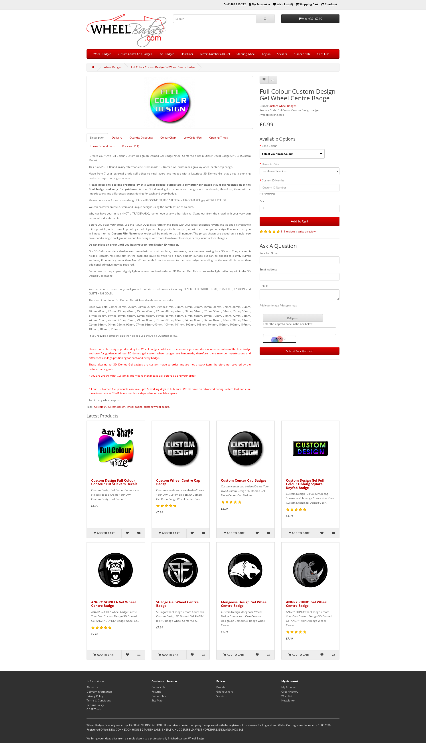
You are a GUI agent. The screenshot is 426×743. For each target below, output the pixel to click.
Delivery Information (99, 691)
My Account (288, 687)
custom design (116, 407)
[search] (265, 18)
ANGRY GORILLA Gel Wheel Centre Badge (113, 604)
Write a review (307, 231)
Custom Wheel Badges (282, 106)
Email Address (268, 269)
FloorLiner (187, 54)
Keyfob (266, 54)
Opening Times (218, 137)
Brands (220, 687)
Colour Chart (168, 137)
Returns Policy (95, 705)
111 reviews (288, 231)
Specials (221, 696)
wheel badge (134, 407)
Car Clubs (323, 54)
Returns (156, 691)
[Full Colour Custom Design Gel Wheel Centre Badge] (170, 102)
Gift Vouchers (224, 691)
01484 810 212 (236, 4)
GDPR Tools (94, 709)
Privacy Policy (95, 696)
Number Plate (302, 54)
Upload (294, 318)
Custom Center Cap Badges (243, 480)
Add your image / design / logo (278, 305)
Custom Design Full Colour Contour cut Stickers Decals (114, 482)
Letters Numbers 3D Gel (215, 54)
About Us (92, 687)
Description (97, 137)
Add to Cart (299, 221)
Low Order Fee (193, 137)
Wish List (286, 696)
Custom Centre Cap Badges (135, 54)
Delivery (117, 137)
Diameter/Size (271, 164)
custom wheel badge (156, 407)
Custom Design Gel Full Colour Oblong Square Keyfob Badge (305, 484)
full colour (100, 407)
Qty (262, 201)
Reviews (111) (130, 146)
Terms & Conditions (102, 146)
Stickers (282, 54)
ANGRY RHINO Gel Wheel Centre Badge (306, 604)
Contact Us (158, 687)
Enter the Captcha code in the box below (287, 324)
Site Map (157, 700)
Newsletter (288, 700)
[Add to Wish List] (264, 79)
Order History (289, 691)
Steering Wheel (246, 54)
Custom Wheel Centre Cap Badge (178, 482)
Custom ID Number (274, 180)
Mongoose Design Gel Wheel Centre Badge (244, 604)
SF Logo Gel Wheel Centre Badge (177, 604)
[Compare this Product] (272, 79)
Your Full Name (269, 253)
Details (264, 286)
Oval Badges (166, 54)
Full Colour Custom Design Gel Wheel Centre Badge (163, 67)
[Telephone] (225, 4)
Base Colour (269, 146)
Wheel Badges (102, 54)
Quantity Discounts (141, 137)
